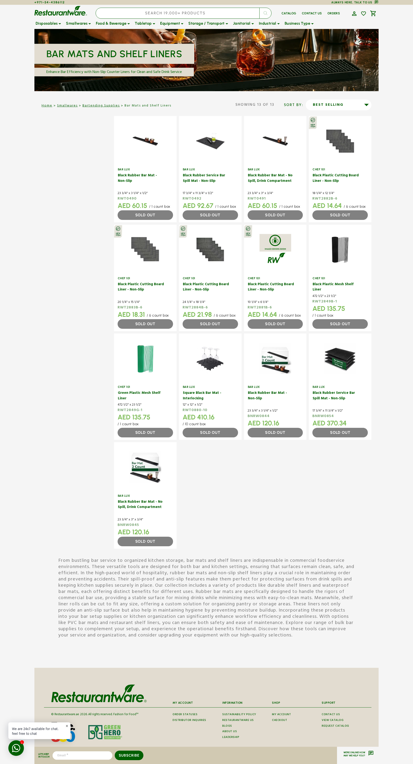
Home (47, 106)
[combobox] (183, 13)
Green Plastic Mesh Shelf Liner (139, 396)
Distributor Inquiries (189, 720)
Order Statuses (185, 715)
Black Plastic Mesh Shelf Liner (333, 287)
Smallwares (67, 106)
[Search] (265, 13)
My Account (281, 715)
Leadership (230, 737)
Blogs (227, 726)
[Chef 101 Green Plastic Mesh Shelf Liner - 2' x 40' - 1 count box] (145, 359)
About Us (229, 731)
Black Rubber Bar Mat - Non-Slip (137, 178)
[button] (353, 13)
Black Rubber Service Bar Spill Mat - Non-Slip (204, 178)
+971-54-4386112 (49, 2)
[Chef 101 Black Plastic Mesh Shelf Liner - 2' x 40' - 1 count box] (340, 250)
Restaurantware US (238, 720)
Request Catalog (335, 726)
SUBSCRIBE (129, 755)
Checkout (279, 720)
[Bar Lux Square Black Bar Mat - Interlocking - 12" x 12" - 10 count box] (210, 359)
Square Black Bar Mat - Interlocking (202, 396)
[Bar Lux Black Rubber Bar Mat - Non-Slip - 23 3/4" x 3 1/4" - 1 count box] (145, 141)
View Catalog (332, 720)
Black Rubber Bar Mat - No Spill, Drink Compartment (270, 178)
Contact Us (331, 715)
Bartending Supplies (101, 106)
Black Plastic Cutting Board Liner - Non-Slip (336, 178)
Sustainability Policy (239, 715)
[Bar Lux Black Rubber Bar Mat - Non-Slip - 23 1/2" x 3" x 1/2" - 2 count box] (275, 359)
